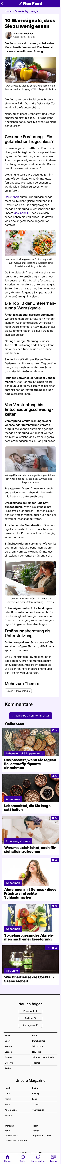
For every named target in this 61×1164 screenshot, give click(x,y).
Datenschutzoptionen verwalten (17, 1140)
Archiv (8, 1068)
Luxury (35, 1093)
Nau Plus (36, 1052)
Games (8, 1057)
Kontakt (36, 1130)
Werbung (9, 1125)
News (7, 1035)
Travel (35, 1104)
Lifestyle (9, 1062)
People (8, 1046)
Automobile (11, 1110)
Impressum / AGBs (42, 1135)
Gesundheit (12, 196)
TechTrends (38, 1110)
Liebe (7, 1093)
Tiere (7, 1104)
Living (35, 1088)
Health (8, 1088)
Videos (8, 1052)
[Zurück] (2, 3)
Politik (35, 1035)
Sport (7, 1041)
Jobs (7, 1130)
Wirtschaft (37, 1046)
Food (34, 1099)
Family (8, 1099)
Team (35, 1125)
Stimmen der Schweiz (43, 1057)
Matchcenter (38, 1041)
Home (8, 11)
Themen (36, 1062)
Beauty (8, 1115)
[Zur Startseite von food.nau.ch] (30, 3)
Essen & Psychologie (26, 11)
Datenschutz (11, 1135)
